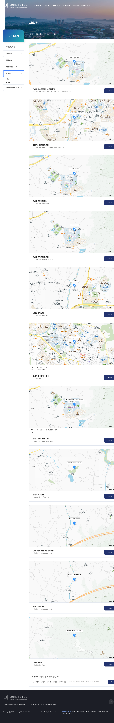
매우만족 (37, 682)
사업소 (8, 82)
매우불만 (63, 682)
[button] (37, 5)
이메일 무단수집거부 (67, 713)
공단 (7, 79)
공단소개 (38, 34)
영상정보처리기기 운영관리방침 (80, 712)
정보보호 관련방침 (12, 87)
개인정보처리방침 (66, 712)
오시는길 (9, 73)
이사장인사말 (10, 47)
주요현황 (9, 53)
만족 (44, 682)
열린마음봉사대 (11, 67)
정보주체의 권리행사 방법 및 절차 (99, 712)
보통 (50, 682)
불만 (56, 682)
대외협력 (9, 60)
